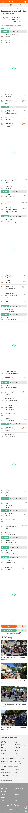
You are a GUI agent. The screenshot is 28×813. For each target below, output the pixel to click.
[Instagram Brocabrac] (16, 806)
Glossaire (17, 798)
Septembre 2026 (18, 771)
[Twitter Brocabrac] (9, 806)
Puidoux (2, 744)
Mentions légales (4, 788)
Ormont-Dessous (4, 755)
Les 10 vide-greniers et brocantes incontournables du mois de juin (13, 705)
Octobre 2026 (18, 772)
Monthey (16, 749)
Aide (16, 797)
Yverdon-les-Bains (18, 752)
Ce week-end (3, 769)
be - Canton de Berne (5, 779)
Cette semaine (4, 771)
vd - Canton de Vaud (19, 779)
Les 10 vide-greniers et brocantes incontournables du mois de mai (13, 728)
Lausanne (3, 752)
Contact (16, 800)
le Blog (2, 800)
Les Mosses (3, 753)
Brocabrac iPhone (19, 790)
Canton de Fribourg (10, 9)
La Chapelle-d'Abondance (20, 745)
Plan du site (3, 791)
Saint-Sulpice (17, 744)
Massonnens (3, 750)
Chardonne (3, 742)
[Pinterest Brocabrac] (19, 806)
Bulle (2, 747)
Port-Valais (3, 749)
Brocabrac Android (19, 788)
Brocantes (3, 763)
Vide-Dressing (18, 763)
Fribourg (16, 755)
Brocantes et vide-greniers (6, 761)
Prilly (16, 741)
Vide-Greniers (17, 761)
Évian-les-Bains (18, 747)
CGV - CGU (3, 790)
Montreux (3, 745)
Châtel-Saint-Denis (20, 9)
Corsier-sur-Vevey (5, 741)
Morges (16, 750)
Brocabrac (3, 797)
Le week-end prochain (5, 772)
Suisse (2, 9)
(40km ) (6, 28)
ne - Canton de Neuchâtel (6, 780)
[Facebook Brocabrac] (12, 806)
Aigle (16, 742)
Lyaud (16, 753)
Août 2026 (17, 769)
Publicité (3, 798)
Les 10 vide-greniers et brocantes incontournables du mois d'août (13, 658)
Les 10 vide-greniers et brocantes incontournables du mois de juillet (13, 682)
